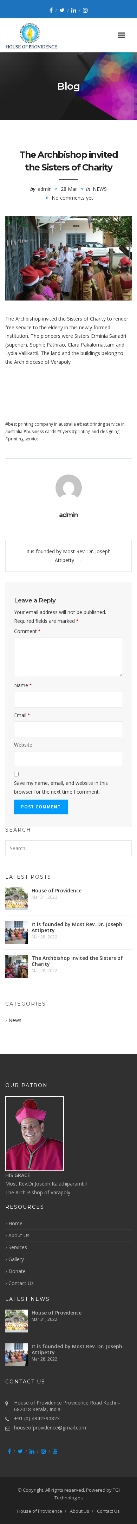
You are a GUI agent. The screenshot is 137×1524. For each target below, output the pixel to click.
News (100, 189)
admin (45, 189)
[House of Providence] (16, 898)
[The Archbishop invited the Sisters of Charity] (68, 258)
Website (23, 744)
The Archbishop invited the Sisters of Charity (77, 961)
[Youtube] (55, 1451)
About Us (19, 1235)
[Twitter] (62, 10)
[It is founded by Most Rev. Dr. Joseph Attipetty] (16, 932)
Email (22, 715)
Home (15, 1223)
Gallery (16, 1259)
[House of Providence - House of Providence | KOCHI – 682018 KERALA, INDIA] (40, 35)
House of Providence (56, 890)
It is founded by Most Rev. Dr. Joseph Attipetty (77, 927)
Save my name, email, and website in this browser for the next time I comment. (61, 787)
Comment (27, 631)
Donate (17, 1271)
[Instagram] (85, 10)
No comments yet (72, 197)
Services (17, 1247)
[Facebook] (51, 10)
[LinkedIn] (74, 10)
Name (22, 685)
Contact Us (21, 1283)
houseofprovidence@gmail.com (50, 1427)
